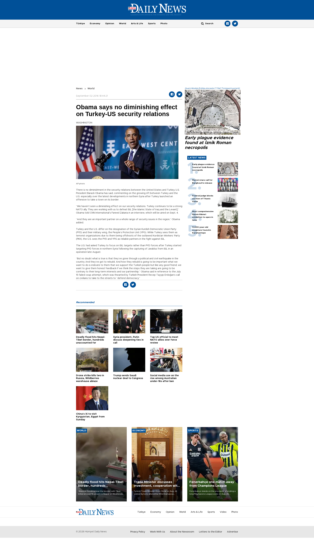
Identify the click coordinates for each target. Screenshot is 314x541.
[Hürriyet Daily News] (157, 9)
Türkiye (80, 23)
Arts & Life (137, 23)
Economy (95, 23)
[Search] (202, 23)
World (122, 23)
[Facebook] (227, 23)
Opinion (109, 23)
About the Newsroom (182, 532)
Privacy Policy (137, 532)
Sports (152, 23)
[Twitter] (235, 23)
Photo (163, 23)
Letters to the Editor (210, 532)
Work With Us (157, 532)
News (79, 88)
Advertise (232, 532)
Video (223, 512)
